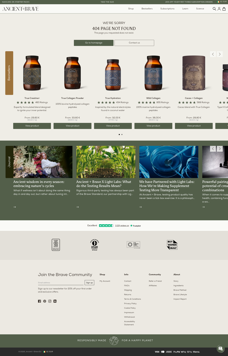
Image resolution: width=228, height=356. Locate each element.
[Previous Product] (213, 54)
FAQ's (126, 286)
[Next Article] (220, 149)
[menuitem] (20, 10)
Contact (127, 281)
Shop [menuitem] (131, 9)
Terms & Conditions (132, 299)
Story (176, 281)
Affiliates (153, 286)
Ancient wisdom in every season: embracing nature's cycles (38, 184)
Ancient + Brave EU (33, 352)
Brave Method (180, 290)
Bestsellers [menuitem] (147, 9)
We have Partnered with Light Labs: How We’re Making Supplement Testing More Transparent (166, 186)
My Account (105, 281)
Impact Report (180, 299)
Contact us (134, 43)
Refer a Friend (155, 281)
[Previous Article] (213, 149)
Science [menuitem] (200, 9)
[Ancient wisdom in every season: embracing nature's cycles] (42, 207)
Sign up (89, 282)
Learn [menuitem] (185, 9)
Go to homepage (93, 43)
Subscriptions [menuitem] (167, 9)
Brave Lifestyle (180, 295)
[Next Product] (220, 54)
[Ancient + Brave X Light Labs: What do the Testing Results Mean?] (105, 207)
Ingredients (179, 286)
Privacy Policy (130, 304)
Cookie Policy (130, 308)
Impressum (129, 313)
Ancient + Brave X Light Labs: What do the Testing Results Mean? (103, 184)
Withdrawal (129, 317)
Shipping (128, 290)
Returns (127, 295)
